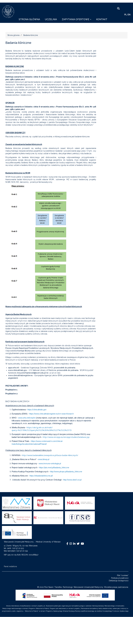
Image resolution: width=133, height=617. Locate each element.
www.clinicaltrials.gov (17, 370)
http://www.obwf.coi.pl (72, 480)
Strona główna (29, 19)
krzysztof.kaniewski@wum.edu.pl (31, 373)
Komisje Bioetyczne (26, 351)
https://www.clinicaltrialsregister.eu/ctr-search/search (51, 414)
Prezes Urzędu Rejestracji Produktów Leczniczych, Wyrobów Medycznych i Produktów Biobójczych (49, 348)
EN (129, 14)
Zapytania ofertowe (76, 19)
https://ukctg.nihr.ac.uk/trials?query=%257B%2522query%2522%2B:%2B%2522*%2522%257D (42, 428)
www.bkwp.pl (43, 459)
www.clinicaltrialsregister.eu (20, 375)
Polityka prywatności (119, 578)
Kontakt (101, 19)
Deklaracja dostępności (118, 581)
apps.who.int (13, 368)
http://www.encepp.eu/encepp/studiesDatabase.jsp (66, 437)
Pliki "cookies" (122, 575)
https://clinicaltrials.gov (36, 409)
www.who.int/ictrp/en (27, 418)
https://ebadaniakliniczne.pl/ (41, 476)
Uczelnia (51, 19)
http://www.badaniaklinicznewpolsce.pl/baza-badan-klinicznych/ (50, 455)
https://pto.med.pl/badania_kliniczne (54, 467)
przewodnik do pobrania (64, 368)
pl (125, 14)
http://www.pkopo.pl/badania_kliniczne (66, 471)
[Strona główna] (9, 11)
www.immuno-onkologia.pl (50, 463)
